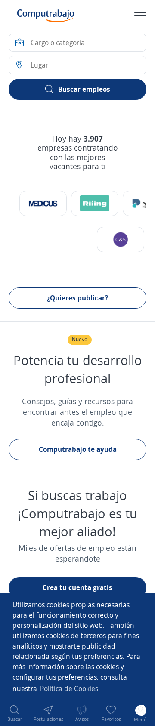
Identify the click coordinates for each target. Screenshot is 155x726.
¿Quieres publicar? (77, 298)
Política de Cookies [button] (69, 688)
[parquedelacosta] (43, 203)
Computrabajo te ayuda (78, 449)
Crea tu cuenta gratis (77, 587)
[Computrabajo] (45, 15)
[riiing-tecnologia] (94, 203)
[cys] (120, 239)
